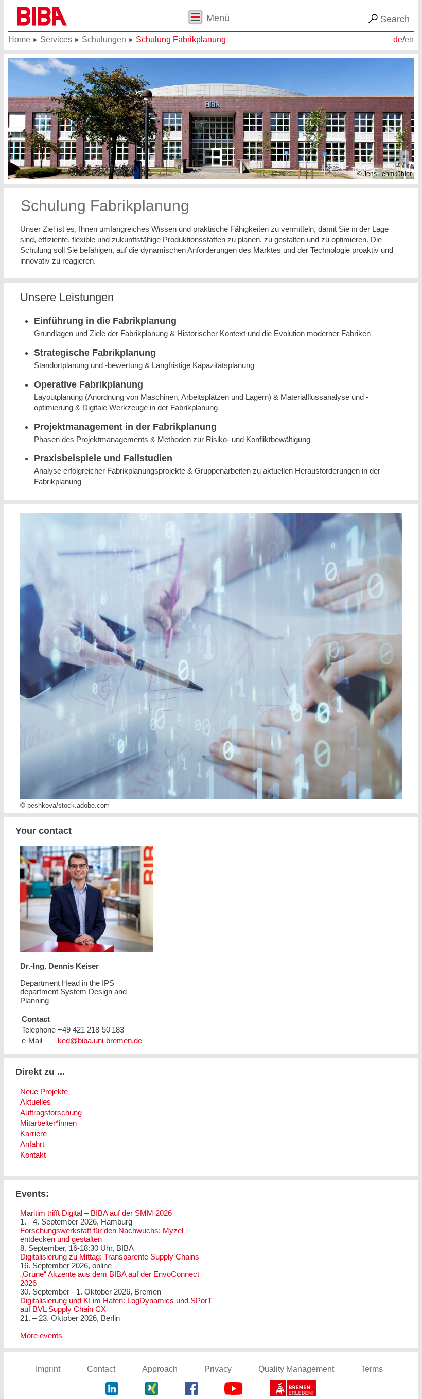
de (397, 39)
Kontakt (33, 1154)
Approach (160, 1369)
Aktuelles (35, 1101)
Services (56, 39)
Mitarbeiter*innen (48, 1122)
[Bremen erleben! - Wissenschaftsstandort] (293, 1389)
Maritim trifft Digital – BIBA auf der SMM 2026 (96, 1213)
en (409, 39)
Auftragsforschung (51, 1112)
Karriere (33, 1133)
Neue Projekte (44, 1091)
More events (41, 1335)
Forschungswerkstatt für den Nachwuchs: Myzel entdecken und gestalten (101, 1235)
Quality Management (296, 1369)
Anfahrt (32, 1144)
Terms (372, 1369)
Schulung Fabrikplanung (181, 39)
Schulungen (104, 39)
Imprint (48, 1369)
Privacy (218, 1369)
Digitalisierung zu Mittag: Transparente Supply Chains (109, 1256)
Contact (101, 1369)
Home (19, 39)
